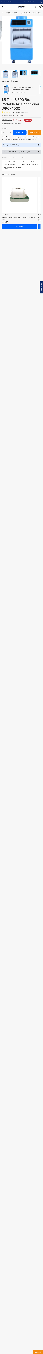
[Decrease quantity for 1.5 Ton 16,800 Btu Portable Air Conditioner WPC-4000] (3, 132)
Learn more (35, 145)
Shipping (4, 123)
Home (3, 13)
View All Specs (12, 157)
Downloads (22, 157)
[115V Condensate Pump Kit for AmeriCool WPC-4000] (19, 195)
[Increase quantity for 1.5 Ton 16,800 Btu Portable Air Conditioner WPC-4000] (10, 132)
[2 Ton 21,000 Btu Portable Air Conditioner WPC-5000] (6, 89)
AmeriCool (5, 215)
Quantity (4, 128)
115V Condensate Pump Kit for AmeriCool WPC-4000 (18, 218)
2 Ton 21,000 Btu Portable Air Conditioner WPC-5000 (22, 89)
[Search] (36, 7)
